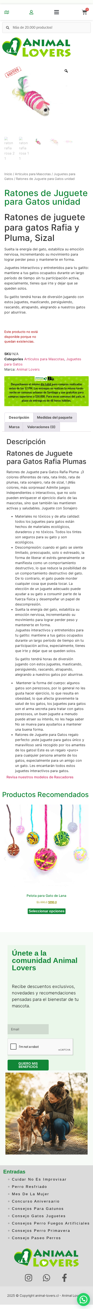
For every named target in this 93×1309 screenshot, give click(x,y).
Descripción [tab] (19, 417)
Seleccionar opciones (46, 911)
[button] (56, 12)
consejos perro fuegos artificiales (51, 1223)
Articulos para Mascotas (33, 174)
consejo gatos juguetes (39, 1216)
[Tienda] (7, 12)
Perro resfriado (29, 1187)
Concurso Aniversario (36, 1201)
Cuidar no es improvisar (39, 1179)
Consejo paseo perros (36, 1238)
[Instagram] (28, 1277)
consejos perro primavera (41, 1231)
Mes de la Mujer (30, 1194)
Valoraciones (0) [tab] (41, 427)
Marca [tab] (14, 427)
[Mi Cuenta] (31, 12)
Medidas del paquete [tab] (54, 417)
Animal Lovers (28, 369)
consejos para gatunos (38, 1209)
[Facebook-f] (64, 1277)
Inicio (8, 174)
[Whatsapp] (46, 1277)
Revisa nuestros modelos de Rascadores (40, 777)
